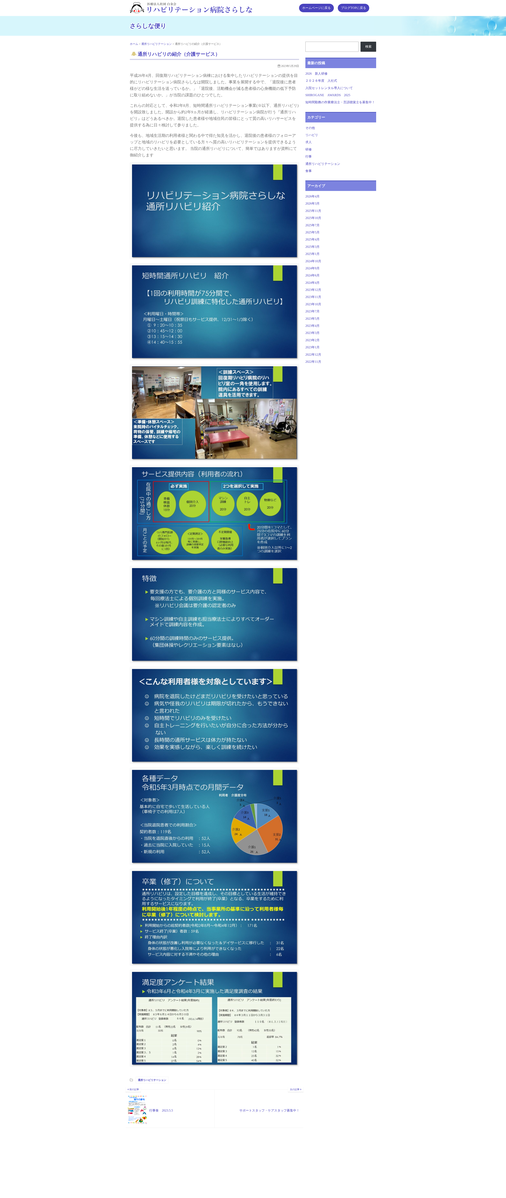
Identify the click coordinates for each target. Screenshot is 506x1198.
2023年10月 (313, 304)
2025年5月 (312, 232)
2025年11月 (313, 210)
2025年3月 (312, 246)
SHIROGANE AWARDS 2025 (329, 95)
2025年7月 (312, 225)
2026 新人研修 (316, 73)
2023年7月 (312, 311)
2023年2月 (312, 340)
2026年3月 (312, 203)
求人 (308, 142)
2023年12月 (313, 289)
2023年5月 (312, 318)
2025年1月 (312, 254)
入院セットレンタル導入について (329, 88)
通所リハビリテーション (152, 1080)
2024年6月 (312, 275)
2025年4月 (312, 239)
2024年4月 (312, 282)
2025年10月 (313, 218)
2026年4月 (312, 196)
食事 (308, 171)
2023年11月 (313, 297)
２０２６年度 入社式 (321, 80)
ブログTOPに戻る (353, 7)
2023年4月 (312, 325)
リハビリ (311, 135)
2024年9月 (312, 268)
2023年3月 (312, 333)
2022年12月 (313, 354)
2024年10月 (313, 261)
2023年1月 (312, 347)
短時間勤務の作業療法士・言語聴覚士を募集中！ (341, 102)
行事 (308, 156)
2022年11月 (313, 361)
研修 (308, 149)
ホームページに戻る (316, 7)
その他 (310, 128)
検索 (368, 46)
